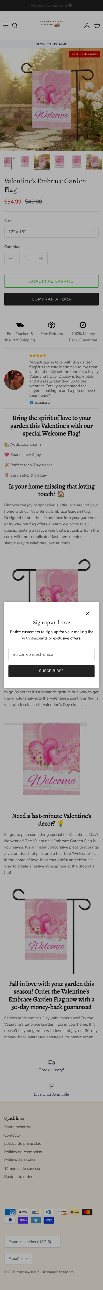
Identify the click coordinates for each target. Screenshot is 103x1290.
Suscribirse (51, 670)
